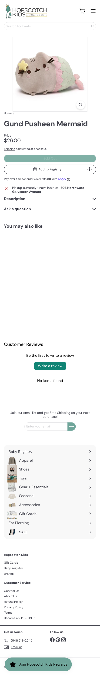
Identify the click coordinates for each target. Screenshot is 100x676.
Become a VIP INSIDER (19, 618)
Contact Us (12, 591)
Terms (8, 613)
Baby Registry (13, 568)
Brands (9, 574)
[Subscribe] (71, 426)
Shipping (9, 149)
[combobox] (50, 26)
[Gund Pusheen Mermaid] (24, 263)
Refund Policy (13, 602)
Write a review (50, 365)
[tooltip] (89, 169)
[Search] (92, 26)
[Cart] (82, 11)
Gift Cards (11, 563)
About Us (10, 596)
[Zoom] (80, 105)
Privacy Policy (13, 607)
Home (8, 113)
